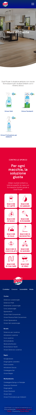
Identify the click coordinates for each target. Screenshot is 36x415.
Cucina (6, 296)
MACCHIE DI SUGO (11, 220)
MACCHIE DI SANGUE (25, 205)
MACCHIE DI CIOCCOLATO (11, 250)
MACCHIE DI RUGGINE (25, 220)
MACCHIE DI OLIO (11, 235)
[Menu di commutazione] (18, 4)
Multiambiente (9, 379)
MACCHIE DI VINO (25, 265)
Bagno (6, 355)
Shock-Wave (24, 411)
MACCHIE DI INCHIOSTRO (24, 235)
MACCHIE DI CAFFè (11, 205)
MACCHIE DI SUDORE (25, 250)
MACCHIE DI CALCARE (11, 265)
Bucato (6, 329)
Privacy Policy (21, 409)
